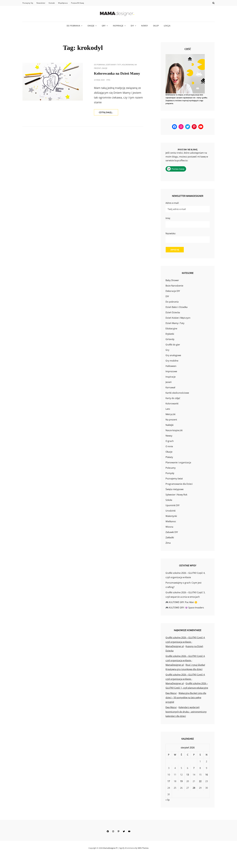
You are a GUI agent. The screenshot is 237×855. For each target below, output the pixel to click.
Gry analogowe (173, 355)
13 (187, 774)
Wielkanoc (171, 521)
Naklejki (169, 424)
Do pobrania (73, 25)
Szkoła (169, 499)
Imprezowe (171, 371)
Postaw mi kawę (77, 3)
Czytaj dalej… (108, 113)
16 (206, 774)
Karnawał (170, 387)
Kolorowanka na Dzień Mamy (117, 73)
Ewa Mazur (171, 693)
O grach (170, 441)
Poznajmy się (27, 3)
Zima (168, 542)
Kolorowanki (128, 64)
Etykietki (170, 333)
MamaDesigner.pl (110, 848)
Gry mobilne (172, 360)
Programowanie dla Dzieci (179, 483)
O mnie (169, 446)
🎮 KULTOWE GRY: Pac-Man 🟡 (181, 602)
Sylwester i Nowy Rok (176, 494)
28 (194, 787)
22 (200, 781)
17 (168, 781)
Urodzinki (171, 510)
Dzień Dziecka (173, 312)
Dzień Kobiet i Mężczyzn (178, 317)
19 (181, 781)
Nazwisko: (171, 233)
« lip (168, 799)
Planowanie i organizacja (178, 462)
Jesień (169, 382)
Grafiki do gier (173, 344)
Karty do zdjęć (173, 398)
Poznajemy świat (174, 478)
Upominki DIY (173, 505)
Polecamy (171, 467)
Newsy (144, 25)
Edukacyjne (171, 328)
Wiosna (169, 526)
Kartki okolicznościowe (177, 392)
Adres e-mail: (172, 202)
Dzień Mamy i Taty (113, 64)
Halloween (171, 366)
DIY (132, 25)
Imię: (168, 218)
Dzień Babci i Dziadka (176, 307)
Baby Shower (172, 280)
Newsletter (40, 3)
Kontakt (52, 3)
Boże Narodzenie (174, 285)
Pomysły (170, 473)
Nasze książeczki (174, 430)
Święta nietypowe (175, 489)
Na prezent (171, 419)
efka (108, 80)
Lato (168, 408)
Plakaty (169, 457)
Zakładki (170, 537)
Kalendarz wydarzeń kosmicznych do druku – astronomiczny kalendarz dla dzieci (186, 712)
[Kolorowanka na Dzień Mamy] (52, 82)
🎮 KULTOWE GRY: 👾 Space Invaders (185, 607)
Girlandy (170, 339)
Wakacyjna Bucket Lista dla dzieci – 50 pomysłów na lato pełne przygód (186, 697)
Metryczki (170, 414)
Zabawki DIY (172, 532)
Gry (104, 25)
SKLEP (156, 25)
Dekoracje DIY (173, 291)
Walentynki (171, 516)
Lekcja (167, 25)
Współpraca (63, 3)
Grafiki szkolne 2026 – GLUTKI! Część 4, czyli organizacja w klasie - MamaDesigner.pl (185, 642)
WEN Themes (143, 848)
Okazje (91, 25)
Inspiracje (118, 25)
